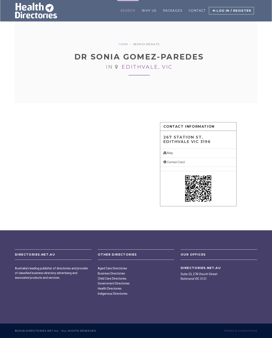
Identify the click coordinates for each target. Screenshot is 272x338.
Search (127, 11)
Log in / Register (234, 11)
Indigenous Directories (113, 293)
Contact (197, 11)
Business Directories (111, 273)
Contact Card (175, 162)
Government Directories (114, 283)
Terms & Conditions (240, 330)
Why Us (149, 11)
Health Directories (110, 288)
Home (123, 44)
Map (169, 153)
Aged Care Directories (112, 268)
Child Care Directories (112, 278)
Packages (172, 11)
